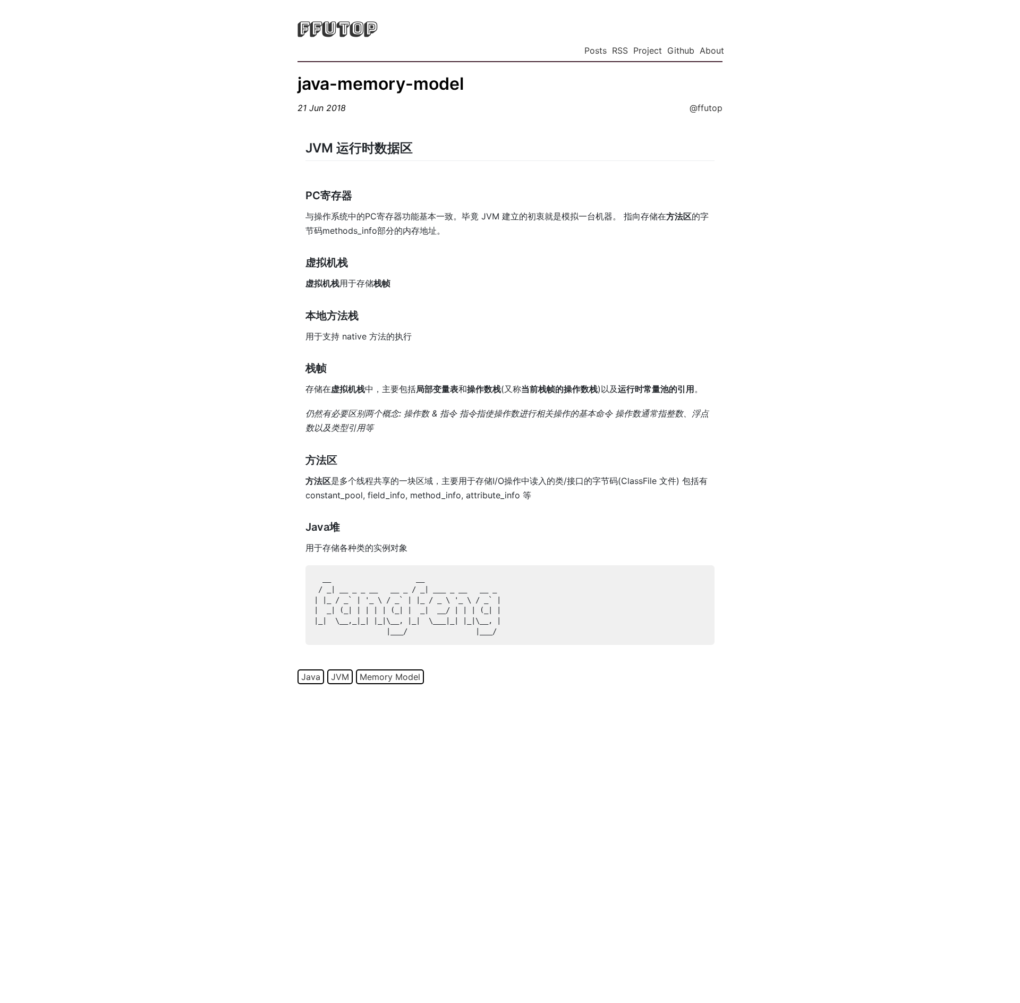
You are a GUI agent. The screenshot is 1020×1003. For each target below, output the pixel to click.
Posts (595, 50)
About (712, 50)
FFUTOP (337, 28)
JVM (340, 677)
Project (647, 50)
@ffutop (706, 108)
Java (310, 677)
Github (680, 50)
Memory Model (390, 677)
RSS (620, 50)
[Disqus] (510, 841)
